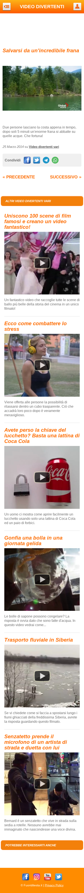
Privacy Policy (54, 885)
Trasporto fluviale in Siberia (38, 640)
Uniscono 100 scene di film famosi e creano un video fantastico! (37, 221)
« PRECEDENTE (19, 177)
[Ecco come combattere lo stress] (42, 395)
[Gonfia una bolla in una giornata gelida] (42, 609)
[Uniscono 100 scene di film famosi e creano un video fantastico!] (42, 293)
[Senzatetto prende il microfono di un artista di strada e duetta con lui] (42, 814)
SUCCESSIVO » (65, 177)
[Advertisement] (42, 29)
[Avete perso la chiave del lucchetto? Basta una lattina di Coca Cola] (42, 507)
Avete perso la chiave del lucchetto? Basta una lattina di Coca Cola (42, 435)
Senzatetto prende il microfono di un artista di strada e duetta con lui (35, 742)
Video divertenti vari (44, 147)
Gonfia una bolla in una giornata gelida (33, 540)
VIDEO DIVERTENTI (42, 6)
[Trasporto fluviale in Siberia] (42, 706)
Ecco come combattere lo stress (35, 326)
